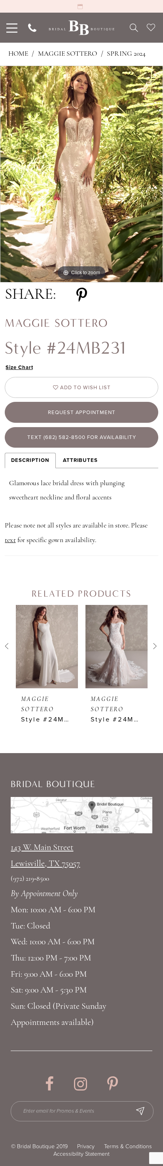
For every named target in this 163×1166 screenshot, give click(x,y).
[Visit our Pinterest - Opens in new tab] (112, 1083)
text (10, 540)
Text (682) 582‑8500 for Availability (81, 437)
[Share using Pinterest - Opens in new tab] (81, 295)
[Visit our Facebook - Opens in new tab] (49, 1083)
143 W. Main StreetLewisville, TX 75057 (45, 856)
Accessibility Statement (81, 1154)
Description (30, 460)
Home (18, 54)
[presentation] (47, 646)
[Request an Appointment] (81, 6)
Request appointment (82, 412)
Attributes (80, 460)
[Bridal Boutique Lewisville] (81, 28)
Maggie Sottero (67, 54)
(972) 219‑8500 (30, 879)
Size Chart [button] (19, 367)
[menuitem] (11, 28)
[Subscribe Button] (140, 1111)
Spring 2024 (126, 54)
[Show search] (133, 27)
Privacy (86, 1146)
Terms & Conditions (128, 1146)
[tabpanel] (81, 174)
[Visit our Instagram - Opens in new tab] (80, 1083)
